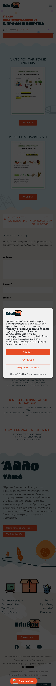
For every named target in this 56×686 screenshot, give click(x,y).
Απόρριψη (28, 360)
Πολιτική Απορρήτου (36, 374)
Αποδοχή (28, 352)
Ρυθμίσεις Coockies (28, 368)
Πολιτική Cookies (18, 374)
